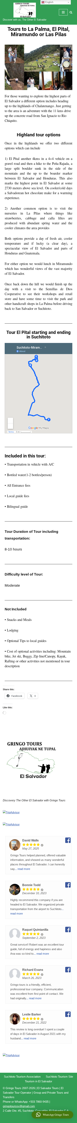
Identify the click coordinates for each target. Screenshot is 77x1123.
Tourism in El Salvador (38, 1081)
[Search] (71, 12)
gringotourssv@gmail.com (19, 1106)
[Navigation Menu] (63, 12)
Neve (23, 1119)
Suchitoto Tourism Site (59, 1076)
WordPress (51, 1119)
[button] (52, 1114)
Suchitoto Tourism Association (22, 1076)
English (48, 2)
